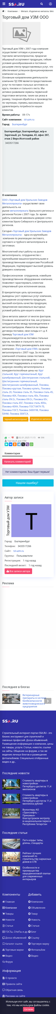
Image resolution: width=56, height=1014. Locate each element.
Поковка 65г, (41, 399)
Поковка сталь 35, (23, 392)
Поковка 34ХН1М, (29, 410)
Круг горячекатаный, (26, 374)
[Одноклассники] (15, 444)
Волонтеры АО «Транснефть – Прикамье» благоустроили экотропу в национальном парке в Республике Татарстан (37, 817)
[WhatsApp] (31, 444)
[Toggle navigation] (50, 4)
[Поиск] (42, 4)
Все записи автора (19, 571)
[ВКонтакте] (10, 444)
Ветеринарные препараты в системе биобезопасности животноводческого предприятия (34, 701)
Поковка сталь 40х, (28, 395)
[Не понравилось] (12, 437)
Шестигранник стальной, (36, 377)
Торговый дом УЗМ (23, 334)
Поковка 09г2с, (25, 399)
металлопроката (19, 210)
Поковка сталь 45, (43, 392)
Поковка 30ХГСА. (19, 413)
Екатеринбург (19, 124)
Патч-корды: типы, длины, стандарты (33, 841)
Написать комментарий (17, 461)
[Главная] (3, 11)
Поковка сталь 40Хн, (35, 403)
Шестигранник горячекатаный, (19, 381)
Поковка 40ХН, (10, 406)
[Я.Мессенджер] (6, 444)
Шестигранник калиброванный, (20, 385)
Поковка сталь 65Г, (13, 403)
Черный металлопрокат (15, 419)
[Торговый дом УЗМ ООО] (21, 33)
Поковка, (44, 385)
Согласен (28, 1009)
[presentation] (8, 701)
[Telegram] (19, 444)
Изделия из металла (41, 419)
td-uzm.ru (29, 119)
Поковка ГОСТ (10, 410)
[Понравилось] (6, 437)
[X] (23, 444)
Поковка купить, (31, 388)
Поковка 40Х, (9, 395)
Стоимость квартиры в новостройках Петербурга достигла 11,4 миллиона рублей (37, 799)
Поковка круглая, (12, 388)
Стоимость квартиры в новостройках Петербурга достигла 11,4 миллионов (37, 785)
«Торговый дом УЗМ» (26, 348)
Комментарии (12, 453)
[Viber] (27, 444)
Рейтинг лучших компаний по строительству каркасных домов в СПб (37, 857)
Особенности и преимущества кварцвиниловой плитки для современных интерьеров (36, 873)
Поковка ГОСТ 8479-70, (32, 406)
